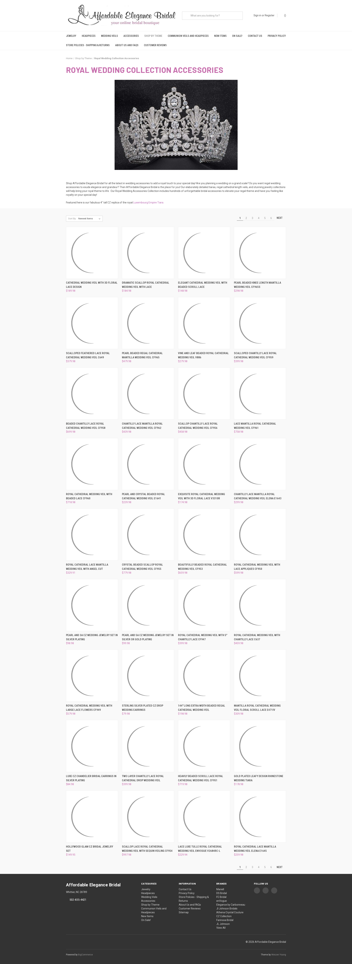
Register (269, 15)
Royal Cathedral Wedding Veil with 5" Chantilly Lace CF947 (202, 637)
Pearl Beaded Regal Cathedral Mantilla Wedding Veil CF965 (142, 355)
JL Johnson (223, 923)
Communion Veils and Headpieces (188, 35)
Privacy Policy (277, 35)
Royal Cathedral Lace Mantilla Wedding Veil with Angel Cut (87, 567)
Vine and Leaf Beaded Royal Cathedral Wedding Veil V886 (203, 355)
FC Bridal (221, 897)
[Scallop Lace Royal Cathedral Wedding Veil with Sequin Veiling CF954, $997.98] (148, 816)
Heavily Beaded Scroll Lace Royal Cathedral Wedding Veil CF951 (200, 778)
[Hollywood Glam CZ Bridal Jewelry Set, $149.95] (92, 816)
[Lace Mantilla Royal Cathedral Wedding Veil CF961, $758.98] (260, 393)
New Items (220, 35)
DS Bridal (221, 893)
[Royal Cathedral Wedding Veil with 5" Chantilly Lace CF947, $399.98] (204, 605)
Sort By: (72, 218)
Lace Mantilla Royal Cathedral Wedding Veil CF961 (255, 426)
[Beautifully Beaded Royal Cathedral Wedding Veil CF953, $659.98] (204, 534)
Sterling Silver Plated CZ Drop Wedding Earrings (142, 708)
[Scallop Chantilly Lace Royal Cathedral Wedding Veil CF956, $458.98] (204, 393)
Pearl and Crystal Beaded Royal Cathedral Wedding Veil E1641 (143, 496)
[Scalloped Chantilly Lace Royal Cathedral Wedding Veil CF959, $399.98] (260, 323)
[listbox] (90, 218)
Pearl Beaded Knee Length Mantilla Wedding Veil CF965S (257, 285)
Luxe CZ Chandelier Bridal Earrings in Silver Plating (91, 778)
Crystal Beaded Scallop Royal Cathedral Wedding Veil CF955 (142, 567)
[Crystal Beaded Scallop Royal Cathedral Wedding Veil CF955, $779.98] (148, 534)
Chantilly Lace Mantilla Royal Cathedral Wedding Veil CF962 (142, 426)
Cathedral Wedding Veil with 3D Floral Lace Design (92, 285)
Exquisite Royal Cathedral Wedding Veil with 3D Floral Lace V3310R (201, 496)
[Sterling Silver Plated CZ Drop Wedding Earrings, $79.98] (148, 675)
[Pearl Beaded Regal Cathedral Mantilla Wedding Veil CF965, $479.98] (148, 323)
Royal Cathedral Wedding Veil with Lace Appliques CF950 (257, 567)
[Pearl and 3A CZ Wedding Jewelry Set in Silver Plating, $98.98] (92, 605)
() (285, 15)
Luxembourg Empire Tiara (148, 202)
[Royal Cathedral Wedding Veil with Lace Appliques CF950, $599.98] (260, 534)
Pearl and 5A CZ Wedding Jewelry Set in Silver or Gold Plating (148, 637)
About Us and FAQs (126, 45)
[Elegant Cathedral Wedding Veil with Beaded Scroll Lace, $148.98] (204, 252)
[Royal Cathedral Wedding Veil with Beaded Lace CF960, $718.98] (92, 464)
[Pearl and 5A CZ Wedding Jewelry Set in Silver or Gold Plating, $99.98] (148, 605)
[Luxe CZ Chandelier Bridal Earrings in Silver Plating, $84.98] (92, 746)
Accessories (131, 35)
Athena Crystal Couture (229, 912)
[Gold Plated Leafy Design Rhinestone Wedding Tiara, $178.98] (260, 746)
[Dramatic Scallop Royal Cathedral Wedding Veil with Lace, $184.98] (148, 252)
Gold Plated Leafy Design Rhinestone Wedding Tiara (258, 778)
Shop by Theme (153, 35)
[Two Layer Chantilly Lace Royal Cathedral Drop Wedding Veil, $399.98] (148, 746)
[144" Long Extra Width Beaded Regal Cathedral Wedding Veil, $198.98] (204, 675)
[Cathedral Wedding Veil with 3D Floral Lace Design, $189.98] (92, 252)
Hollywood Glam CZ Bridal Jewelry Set (89, 848)
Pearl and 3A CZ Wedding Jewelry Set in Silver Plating (92, 637)
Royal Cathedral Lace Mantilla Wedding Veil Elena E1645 (255, 848)
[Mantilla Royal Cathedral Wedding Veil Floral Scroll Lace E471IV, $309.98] (260, 675)
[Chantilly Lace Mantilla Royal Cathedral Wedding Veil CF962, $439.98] (148, 393)
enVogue (221, 900)
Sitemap (184, 912)
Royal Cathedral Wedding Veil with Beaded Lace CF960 (89, 496)
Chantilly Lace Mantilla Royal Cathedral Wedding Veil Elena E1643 (257, 496)
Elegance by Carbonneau (230, 904)
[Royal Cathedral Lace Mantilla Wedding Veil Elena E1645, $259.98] (260, 816)
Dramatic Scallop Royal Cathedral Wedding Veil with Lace (145, 285)
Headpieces (89, 35)
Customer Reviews (155, 45)
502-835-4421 (77, 899)
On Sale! (237, 35)
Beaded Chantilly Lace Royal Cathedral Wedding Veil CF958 (85, 426)
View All (220, 927)
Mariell (220, 889)
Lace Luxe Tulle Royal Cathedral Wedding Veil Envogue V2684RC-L (200, 848)
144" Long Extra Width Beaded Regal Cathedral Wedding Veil (201, 708)
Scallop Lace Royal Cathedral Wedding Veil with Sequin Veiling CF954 (147, 848)
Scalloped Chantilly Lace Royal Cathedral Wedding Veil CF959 (255, 355)
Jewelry (71, 35)
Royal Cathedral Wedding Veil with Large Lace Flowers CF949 (89, 708)
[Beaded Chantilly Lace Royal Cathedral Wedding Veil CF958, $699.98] (92, 393)
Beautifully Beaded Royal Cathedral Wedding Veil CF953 (202, 567)
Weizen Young (278, 954)
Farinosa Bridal (224, 920)
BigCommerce (85, 954)
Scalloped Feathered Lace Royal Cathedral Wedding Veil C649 (88, 355)
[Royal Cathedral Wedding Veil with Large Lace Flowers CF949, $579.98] (92, 675)
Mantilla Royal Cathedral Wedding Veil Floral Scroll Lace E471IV (257, 708)
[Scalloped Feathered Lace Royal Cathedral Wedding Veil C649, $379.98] (92, 323)
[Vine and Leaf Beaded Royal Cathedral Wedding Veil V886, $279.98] (204, 323)
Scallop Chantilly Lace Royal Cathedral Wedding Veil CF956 (198, 426)
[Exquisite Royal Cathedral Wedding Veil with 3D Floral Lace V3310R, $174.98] (204, 464)
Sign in (257, 15)
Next (280, 217)
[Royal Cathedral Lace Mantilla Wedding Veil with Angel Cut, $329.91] (92, 534)
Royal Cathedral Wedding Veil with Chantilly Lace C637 (257, 637)
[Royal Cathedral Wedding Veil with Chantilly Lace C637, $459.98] (260, 605)
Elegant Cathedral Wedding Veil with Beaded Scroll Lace (202, 285)
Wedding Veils (109, 35)
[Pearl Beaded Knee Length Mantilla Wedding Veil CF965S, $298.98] (260, 252)
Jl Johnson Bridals (226, 908)
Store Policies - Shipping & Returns (88, 45)
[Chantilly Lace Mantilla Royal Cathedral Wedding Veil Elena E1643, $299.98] (260, 464)
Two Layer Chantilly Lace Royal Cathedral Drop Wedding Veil (143, 778)
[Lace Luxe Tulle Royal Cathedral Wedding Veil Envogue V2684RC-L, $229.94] (204, 816)
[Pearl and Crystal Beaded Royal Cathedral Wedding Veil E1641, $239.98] (148, 464)
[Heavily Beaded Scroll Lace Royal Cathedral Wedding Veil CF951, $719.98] (204, 746)
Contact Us (255, 35)
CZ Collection (224, 916)
